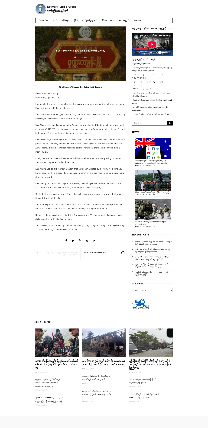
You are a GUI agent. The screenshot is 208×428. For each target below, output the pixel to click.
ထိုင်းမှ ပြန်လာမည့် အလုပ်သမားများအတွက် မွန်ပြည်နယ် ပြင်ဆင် (62, 253)
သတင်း (55, 20)
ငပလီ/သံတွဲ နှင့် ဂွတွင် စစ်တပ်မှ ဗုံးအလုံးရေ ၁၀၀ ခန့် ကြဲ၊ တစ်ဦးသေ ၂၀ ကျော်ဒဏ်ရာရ (152, 250)
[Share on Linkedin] (93, 241)
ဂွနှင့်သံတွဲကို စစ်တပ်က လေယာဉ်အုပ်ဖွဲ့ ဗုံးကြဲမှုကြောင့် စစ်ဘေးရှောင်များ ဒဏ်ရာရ (97, 394)
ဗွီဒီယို (76, 20)
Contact (137, 20)
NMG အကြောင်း (124, 20)
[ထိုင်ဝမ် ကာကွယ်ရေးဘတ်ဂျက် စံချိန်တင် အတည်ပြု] (153, 180)
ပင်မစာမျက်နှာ (43, 20)
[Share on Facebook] (66, 241)
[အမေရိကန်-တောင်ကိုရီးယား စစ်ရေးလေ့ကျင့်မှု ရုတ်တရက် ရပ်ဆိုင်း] (153, 209)
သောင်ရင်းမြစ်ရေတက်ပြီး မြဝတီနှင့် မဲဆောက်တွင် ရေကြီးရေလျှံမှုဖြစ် (151, 273)
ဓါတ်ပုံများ (65, 20)
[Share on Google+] (79, 241)
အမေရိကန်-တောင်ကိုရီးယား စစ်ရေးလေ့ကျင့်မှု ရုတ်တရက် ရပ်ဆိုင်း (150, 223)
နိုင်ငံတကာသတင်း (108, 20)
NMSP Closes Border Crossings (95, 252)
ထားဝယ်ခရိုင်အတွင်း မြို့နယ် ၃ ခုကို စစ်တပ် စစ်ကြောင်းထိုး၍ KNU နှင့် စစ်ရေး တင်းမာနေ (153, 243)
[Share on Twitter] (72, 241)
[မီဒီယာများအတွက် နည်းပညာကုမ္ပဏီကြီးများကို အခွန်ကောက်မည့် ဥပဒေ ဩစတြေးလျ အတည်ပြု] (153, 148)
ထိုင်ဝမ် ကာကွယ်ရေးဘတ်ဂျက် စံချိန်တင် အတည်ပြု (152, 192)
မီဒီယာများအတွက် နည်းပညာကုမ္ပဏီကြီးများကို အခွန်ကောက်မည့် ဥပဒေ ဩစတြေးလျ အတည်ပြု (151, 162)
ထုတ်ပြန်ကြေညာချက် (89, 20)
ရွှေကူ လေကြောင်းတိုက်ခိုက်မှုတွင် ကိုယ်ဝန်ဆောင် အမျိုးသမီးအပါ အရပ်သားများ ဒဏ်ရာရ (151, 265)
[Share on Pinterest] (86, 241)
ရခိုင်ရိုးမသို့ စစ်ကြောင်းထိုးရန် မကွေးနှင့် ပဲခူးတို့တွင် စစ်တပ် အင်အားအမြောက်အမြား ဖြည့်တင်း (152, 258)
